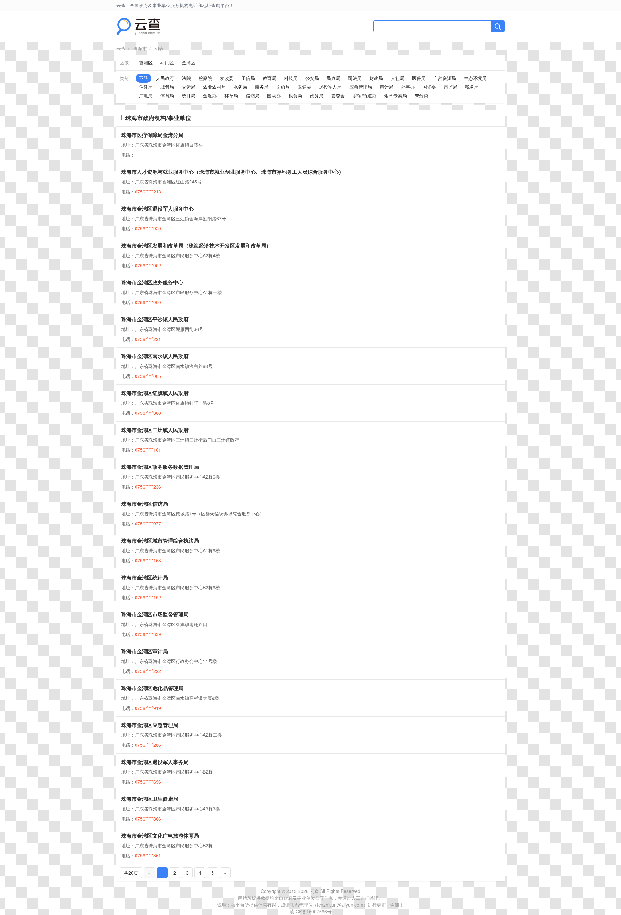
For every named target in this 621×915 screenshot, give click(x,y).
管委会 (338, 95)
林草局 (231, 95)
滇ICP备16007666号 (311, 911)
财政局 (376, 78)
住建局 (146, 86)
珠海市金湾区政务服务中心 (152, 282)
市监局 (450, 86)
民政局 (333, 78)
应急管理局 (360, 86)
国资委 (429, 86)
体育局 (167, 95)
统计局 (188, 95)
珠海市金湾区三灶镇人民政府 (155, 430)
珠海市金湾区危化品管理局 (152, 688)
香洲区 (146, 62)
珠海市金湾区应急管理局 (149, 725)
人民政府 (165, 78)
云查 (120, 48)
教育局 (269, 78)
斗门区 (167, 62)
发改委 (227, 78)
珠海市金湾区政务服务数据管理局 (160, 466)
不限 (143, 78)
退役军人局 (330, 86)
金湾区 (188, 62)
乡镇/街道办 (364, 95)
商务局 (261, 86)
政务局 (316, 95)
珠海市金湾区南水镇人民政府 (155, 356)
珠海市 (140, 48)
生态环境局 (475, 78)
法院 (186, 78)
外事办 (408, 86)
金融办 (210, 95)
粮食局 (295, 95)
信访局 (252, 95)
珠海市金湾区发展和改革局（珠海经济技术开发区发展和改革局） (196, 245)
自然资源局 (444, 78)
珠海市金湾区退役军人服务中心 (157, 208)
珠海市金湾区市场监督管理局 (155, 614)
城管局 (167, 86)
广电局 (146, 95)
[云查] (138, 26)
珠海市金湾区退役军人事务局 (155, 762)
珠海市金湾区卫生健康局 (149, 798)
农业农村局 (214, 86)
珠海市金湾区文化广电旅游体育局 (160, 835)
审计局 (386, 86)
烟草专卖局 (395, 95)
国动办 (274, 95)
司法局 (355, 78)
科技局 (291, 78)
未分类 (421, 95)
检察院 (205, 78)
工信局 (248, 78)
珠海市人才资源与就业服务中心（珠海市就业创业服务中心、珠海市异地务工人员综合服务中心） (232, 171)
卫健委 (304, 86)
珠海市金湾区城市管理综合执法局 (160, 540)
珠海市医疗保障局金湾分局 (152, 134)
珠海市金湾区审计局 (144, 651)
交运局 (188, 86)
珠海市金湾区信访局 (144, 503)
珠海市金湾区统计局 (144, 577)
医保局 (419, 78)
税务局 (472, 86)
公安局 (312, 78)
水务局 (240, 86)
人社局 (397, 78)
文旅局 (283, 86)
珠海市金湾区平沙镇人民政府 (155, 319)
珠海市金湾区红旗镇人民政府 (155, 393)
